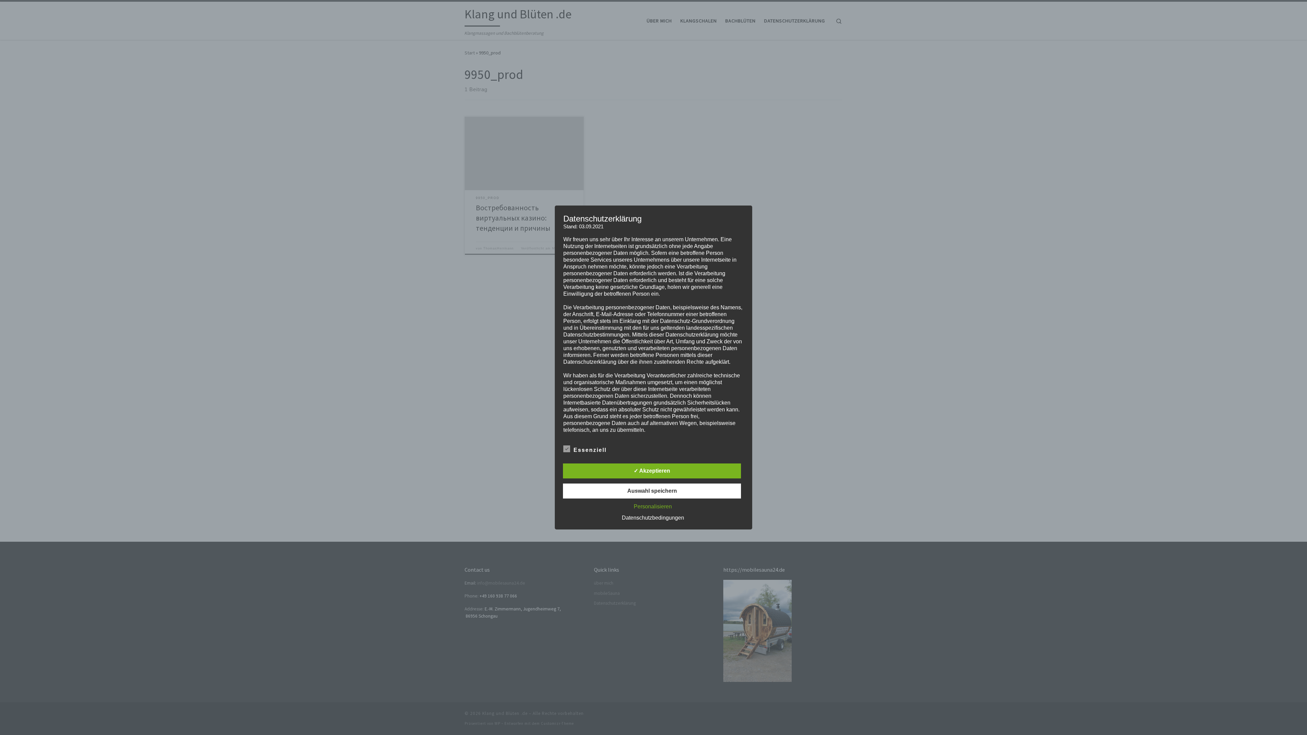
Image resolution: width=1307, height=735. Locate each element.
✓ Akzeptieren (652, 471)
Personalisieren (653, 506)
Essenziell (590, 450)
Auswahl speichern (652, 491)
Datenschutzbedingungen (653, 518)
